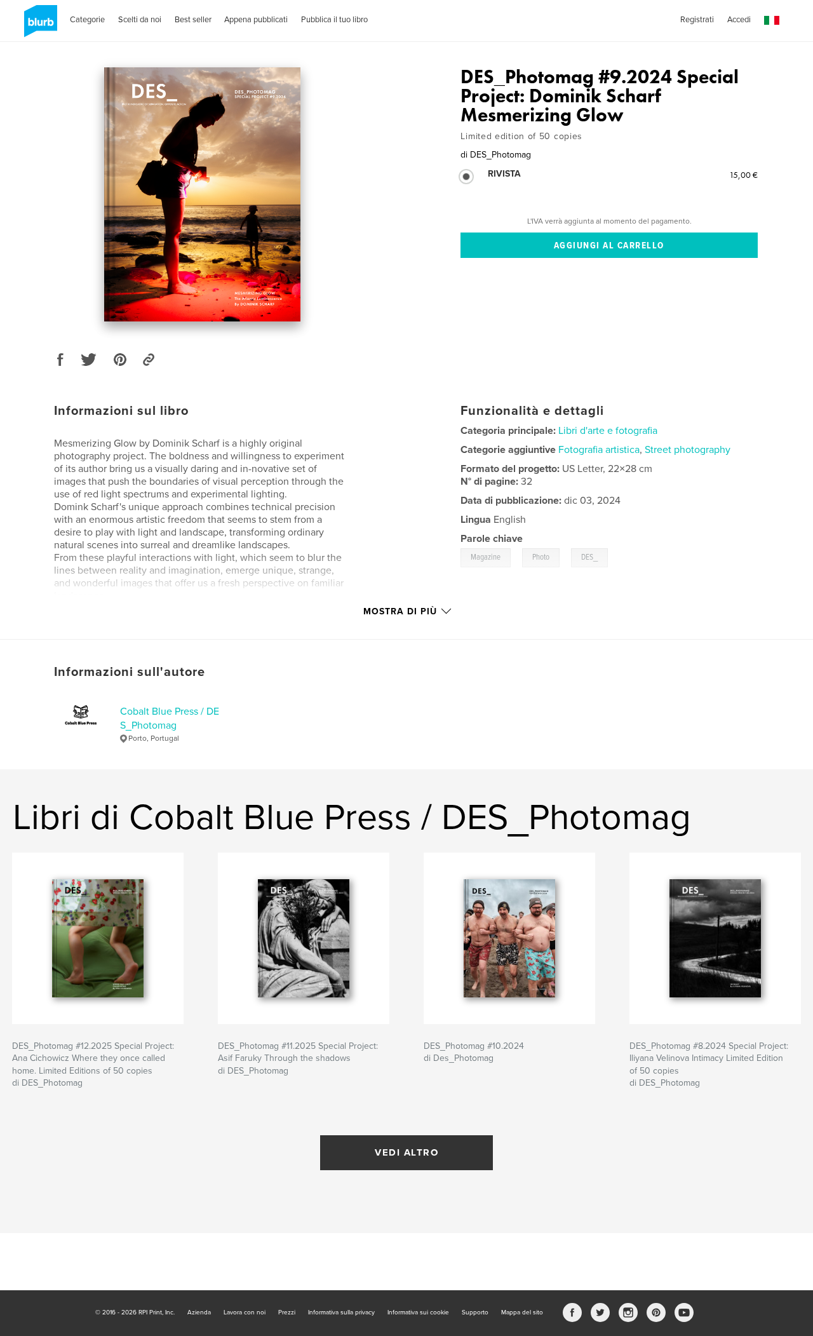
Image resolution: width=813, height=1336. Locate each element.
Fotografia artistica (599, 449)
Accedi (739, 20)
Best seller (193, 20)
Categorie (87, 20)
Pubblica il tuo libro (334, 20)
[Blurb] (38, 26)
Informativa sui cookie (418, 1312)
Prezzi (286, 1312)
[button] (771, 21)
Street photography (687, 449)
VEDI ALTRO (406, 1152)
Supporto (475, 1312)
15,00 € (743, 174)
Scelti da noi (139, 20)
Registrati (697, 20)
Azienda (199, 1312)
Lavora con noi (244, 1312)
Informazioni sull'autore (129, 672)
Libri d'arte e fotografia (607, 430)
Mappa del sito (522, 1312)
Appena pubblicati (256, 20)
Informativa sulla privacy (341, 1312)
